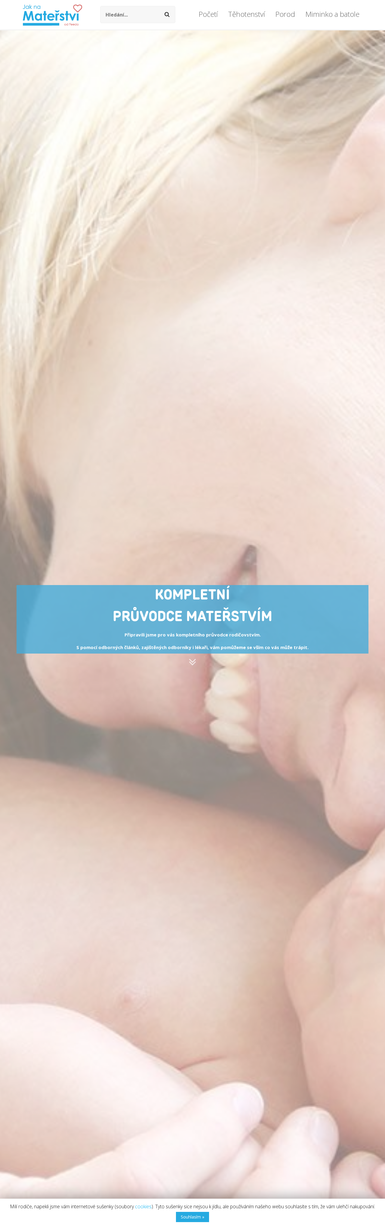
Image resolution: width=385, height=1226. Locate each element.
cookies (143, 1206)
